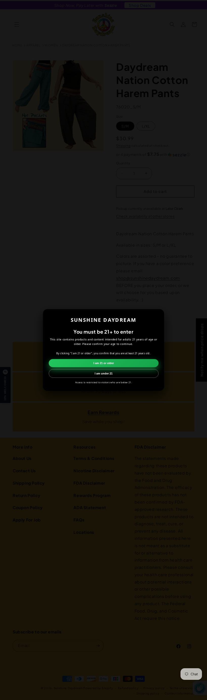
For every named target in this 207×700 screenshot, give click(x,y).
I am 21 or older (103, 363)
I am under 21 (104, 373)
